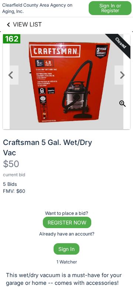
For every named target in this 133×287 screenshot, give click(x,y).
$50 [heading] (11, 164)
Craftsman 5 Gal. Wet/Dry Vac (47, 147)
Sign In (66, 249)
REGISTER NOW (67, 222)
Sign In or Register (110, 8)
